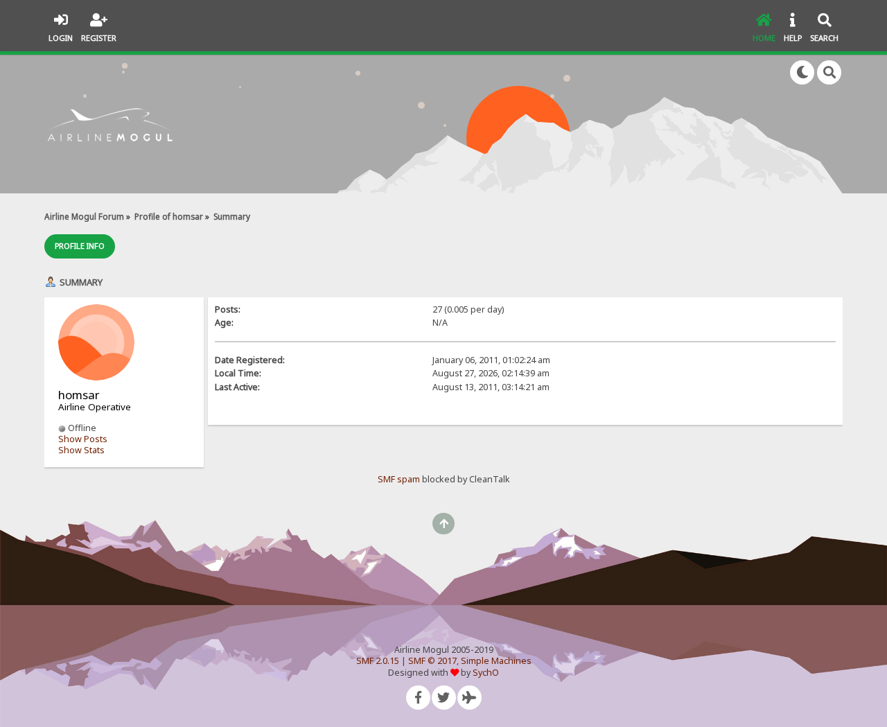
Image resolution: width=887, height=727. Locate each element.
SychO (486, 672)
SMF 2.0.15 (377, 661)
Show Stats (81, 450)
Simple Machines (496, 661)
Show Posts (82, 439)
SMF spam (399, 479)
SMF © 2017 (432, 661)
